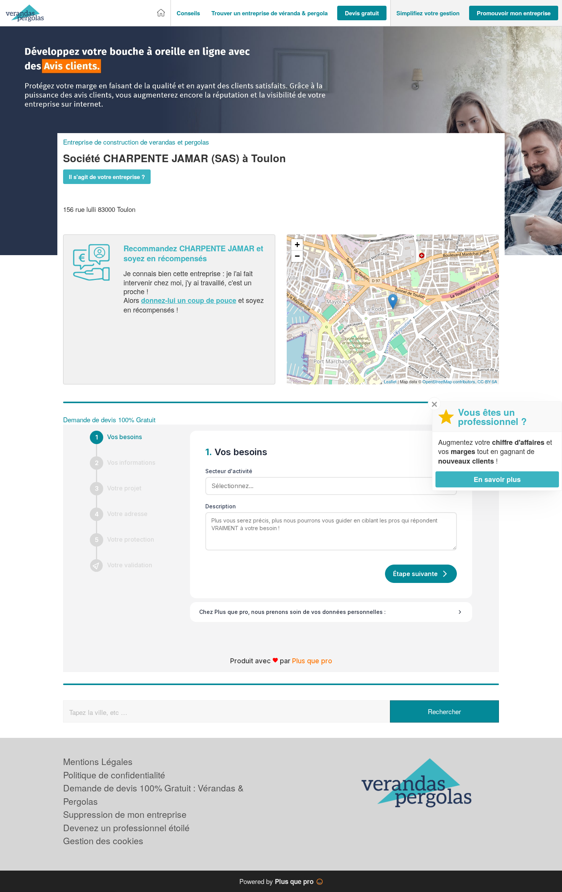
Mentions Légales (98, 761)
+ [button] (297, 244)
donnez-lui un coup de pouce (188, 300)
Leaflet (390, 381)
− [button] (297, 256)
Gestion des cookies (103, 840)
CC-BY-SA (487, 381)
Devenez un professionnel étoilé (126, 827)
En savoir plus (497, 479)
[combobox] (328, 486)
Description (220, 506)
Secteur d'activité (228, 471)
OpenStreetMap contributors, (450, 381)
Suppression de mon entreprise (125, 814)
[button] (188, 13)
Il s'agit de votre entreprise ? (107, 177)
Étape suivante (415, 574)
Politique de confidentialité (114, 774)
